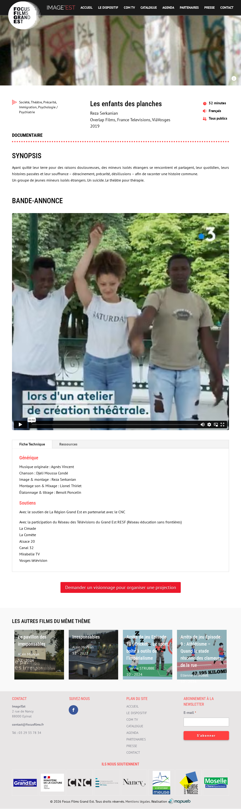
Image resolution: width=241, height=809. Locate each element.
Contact (226, 8)
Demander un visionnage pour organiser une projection (120, 587)
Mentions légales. (137, 801)
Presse (209, 8)
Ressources (68, 444)
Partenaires (189, 8)
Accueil (86, 8)
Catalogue (149, 8)
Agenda (168, 8)
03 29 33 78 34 (30, 733)
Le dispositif (108, 8)
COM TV (129, 8)
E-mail (190, 712)
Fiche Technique (32, 444)
